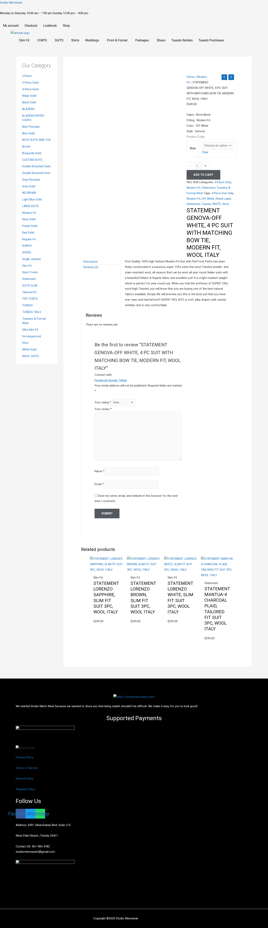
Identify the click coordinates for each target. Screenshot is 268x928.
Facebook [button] (101, 380)
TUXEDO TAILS (31, 312)
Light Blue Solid (32, 199)
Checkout (31, 25)
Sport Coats (30, 272)
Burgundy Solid (31, 153)
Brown (26, 146)
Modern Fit (29, 213)
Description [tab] (90, 261)
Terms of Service (27, 768)
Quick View (106, 569)
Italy (230, 193)
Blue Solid (28, 133)
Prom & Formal (117, 40)
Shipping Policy (25, 789)
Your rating (103, 402)
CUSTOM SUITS (32, 160)
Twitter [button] (122, 380)
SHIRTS (27, 245)
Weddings (92, 40)
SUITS (59, 40)
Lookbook (50, 25)
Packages (142, 40)
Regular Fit (29, 239)
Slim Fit (24, 40)
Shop (66, 25)
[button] (25, 40)
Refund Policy (24, 778)
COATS (42, 40)
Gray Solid (28, 186)
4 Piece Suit (219, 193)
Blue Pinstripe (31, 126)
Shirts (75, 40)
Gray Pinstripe (31, 179)
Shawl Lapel (223, 198)
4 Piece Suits (30, 89)
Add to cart (203, 175)
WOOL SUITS (30, 356)
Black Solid (29, 102)
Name (99, 471)
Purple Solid (29, 226)
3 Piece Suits (30, 82)
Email (99, 484)
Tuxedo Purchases (211, 40)
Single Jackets (31, 259)
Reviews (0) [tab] (90, 267)
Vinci (25, 343)
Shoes (161, 40)
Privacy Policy (24, 757)
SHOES (26, 252)
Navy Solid (29, 219)
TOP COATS (30, 298)
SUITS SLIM (29, 285)
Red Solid (28, 232)
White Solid (29, 349)
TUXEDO (27, 305)
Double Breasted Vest (36, 173)
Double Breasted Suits (36, 166)
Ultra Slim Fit (30, 329)
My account (11, 25)
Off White (208, 198)
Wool (225, 204)
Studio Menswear (11, 2)
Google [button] (113, 380)
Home (190, 77)
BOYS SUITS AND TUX (36, 140)
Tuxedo (206, 204)
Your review (103, 409)
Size (193, 148)
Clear (205, 152)
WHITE (216, 204)
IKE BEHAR (29, 193)
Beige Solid (29, 95)
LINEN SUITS (30, 206)
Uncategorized (31, 336)
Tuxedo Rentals (182, 40)
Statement (29, 279)
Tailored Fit (29, 292)
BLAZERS (28, 109)
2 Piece (27, 76)
